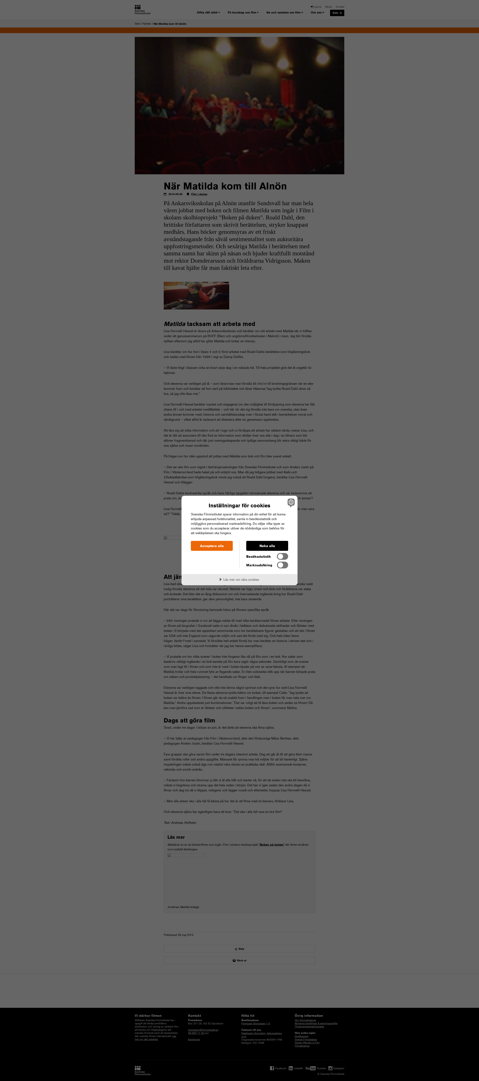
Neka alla (267, 546)
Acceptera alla (212, 546)
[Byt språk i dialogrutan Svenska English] (290, 503)
